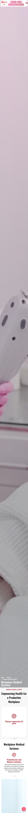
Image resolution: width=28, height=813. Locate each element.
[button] (13, 738)
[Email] (24, 809)
